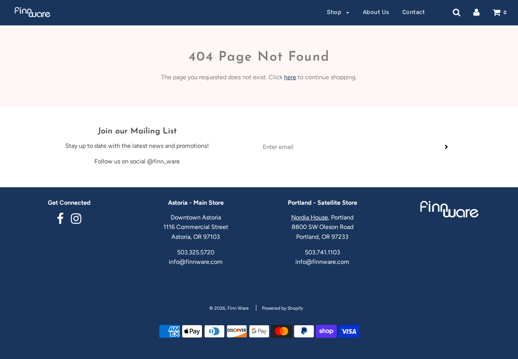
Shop (335, 12)
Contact (413, 12)
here (290, 77)
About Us (376, 12)
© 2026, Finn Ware (229, 308)
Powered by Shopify (282, 308)
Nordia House (309, 217)
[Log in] (476, 12)
